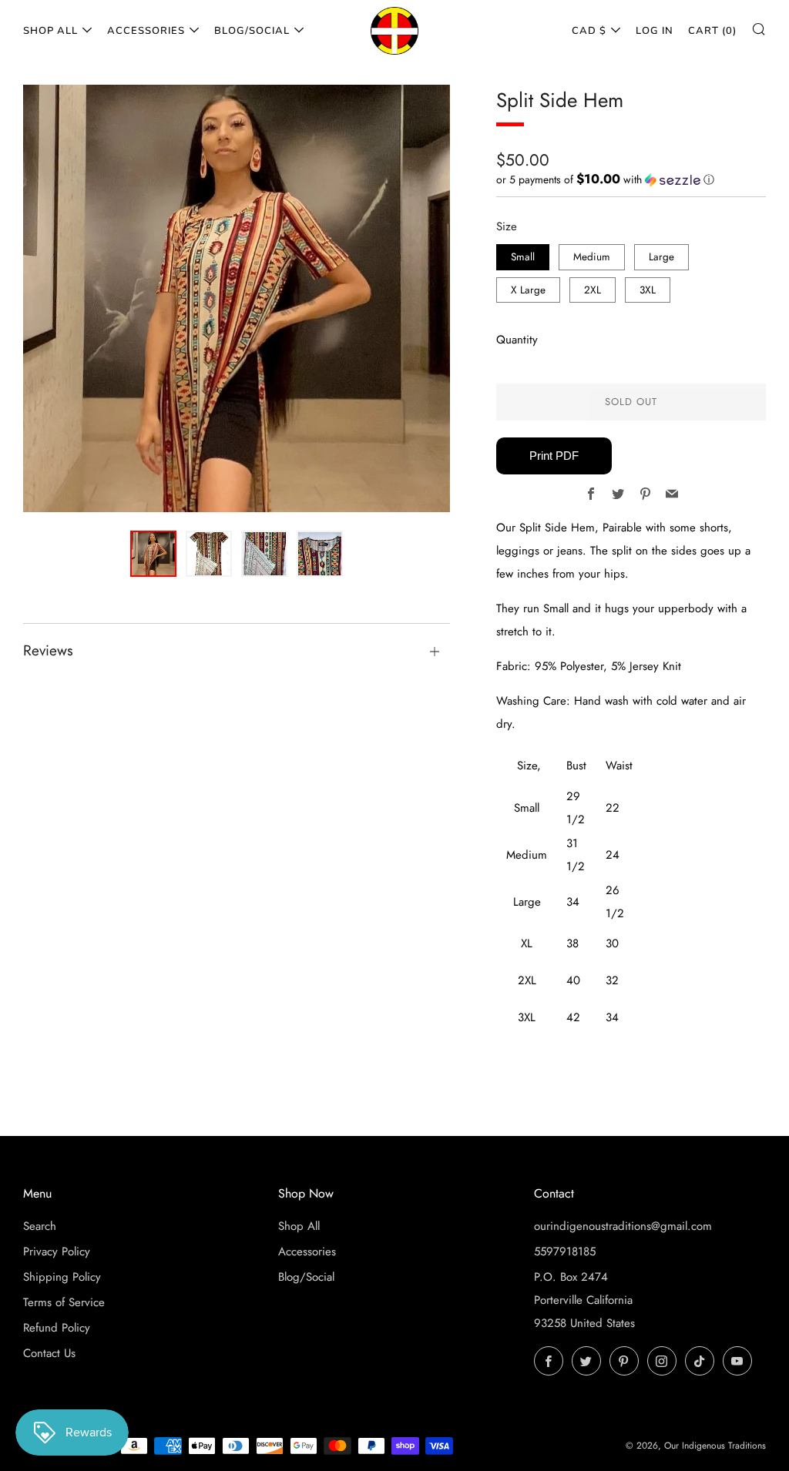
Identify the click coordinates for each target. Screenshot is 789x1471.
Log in (654, 31)
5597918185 (565, 1251)
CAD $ (589, 31)
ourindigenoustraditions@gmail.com (623, 1226)
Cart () (712, 31)
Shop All (50, 31)
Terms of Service (64, 1302)
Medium (591, 257)
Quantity (517, 339)
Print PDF (554, 455)
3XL (648, 290)
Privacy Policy (56, 1251)
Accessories (146, 31)
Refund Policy (56, 1327)
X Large (528, 290)
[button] (631, 179)
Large (661, 257)
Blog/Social (252, 31)
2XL (592, 290)
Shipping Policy (62, 1276)
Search (39, 1226)
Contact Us (49, 1353)
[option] (237, 298)
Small (523, 257)
